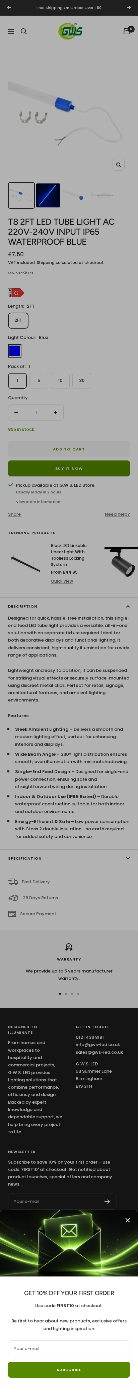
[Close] (127, 1220)
